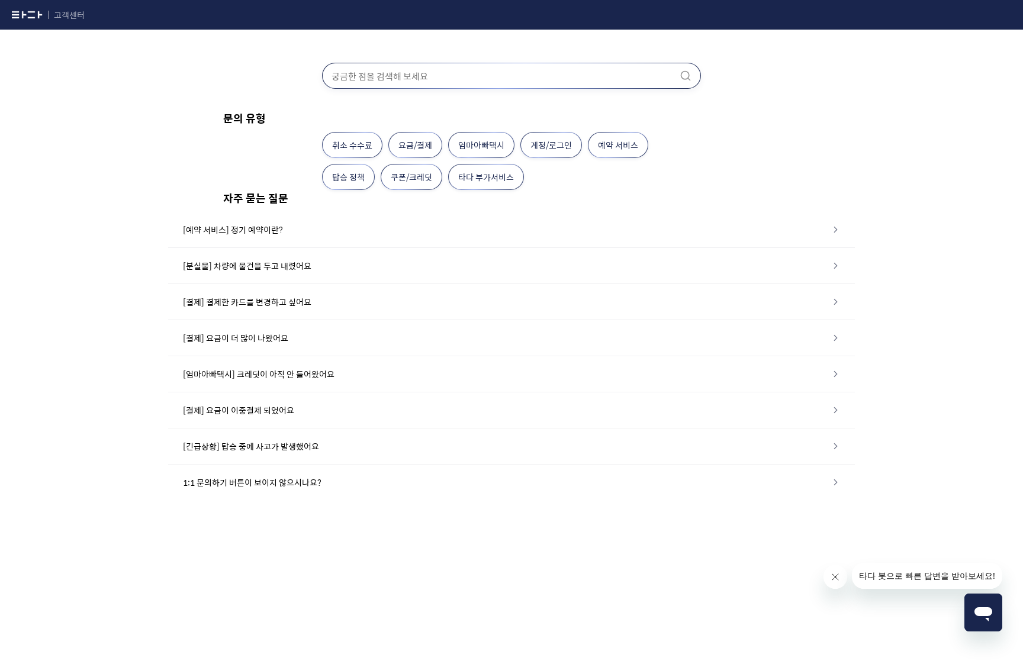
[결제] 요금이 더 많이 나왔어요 (235, 337)
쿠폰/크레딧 (411, 176)
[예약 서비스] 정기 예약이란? (233, 229)
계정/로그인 (551, 144)
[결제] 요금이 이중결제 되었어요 (238, 410)
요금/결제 (415, 144)
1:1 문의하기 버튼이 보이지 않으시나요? (252, 482)
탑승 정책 (348, 176)
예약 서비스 (618, 144)
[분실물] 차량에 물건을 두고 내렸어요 (247, 265)
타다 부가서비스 (486, 176)
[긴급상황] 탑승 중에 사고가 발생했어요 (251, 446)
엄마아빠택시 (481, 144)
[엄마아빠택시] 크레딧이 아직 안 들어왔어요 (258, 374)
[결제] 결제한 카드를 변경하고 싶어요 (247, 301)
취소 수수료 (352, 144)
